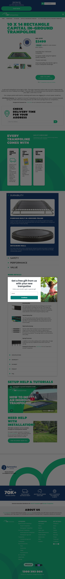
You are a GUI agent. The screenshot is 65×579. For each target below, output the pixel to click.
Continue (24, 298)
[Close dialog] (56, 279)
